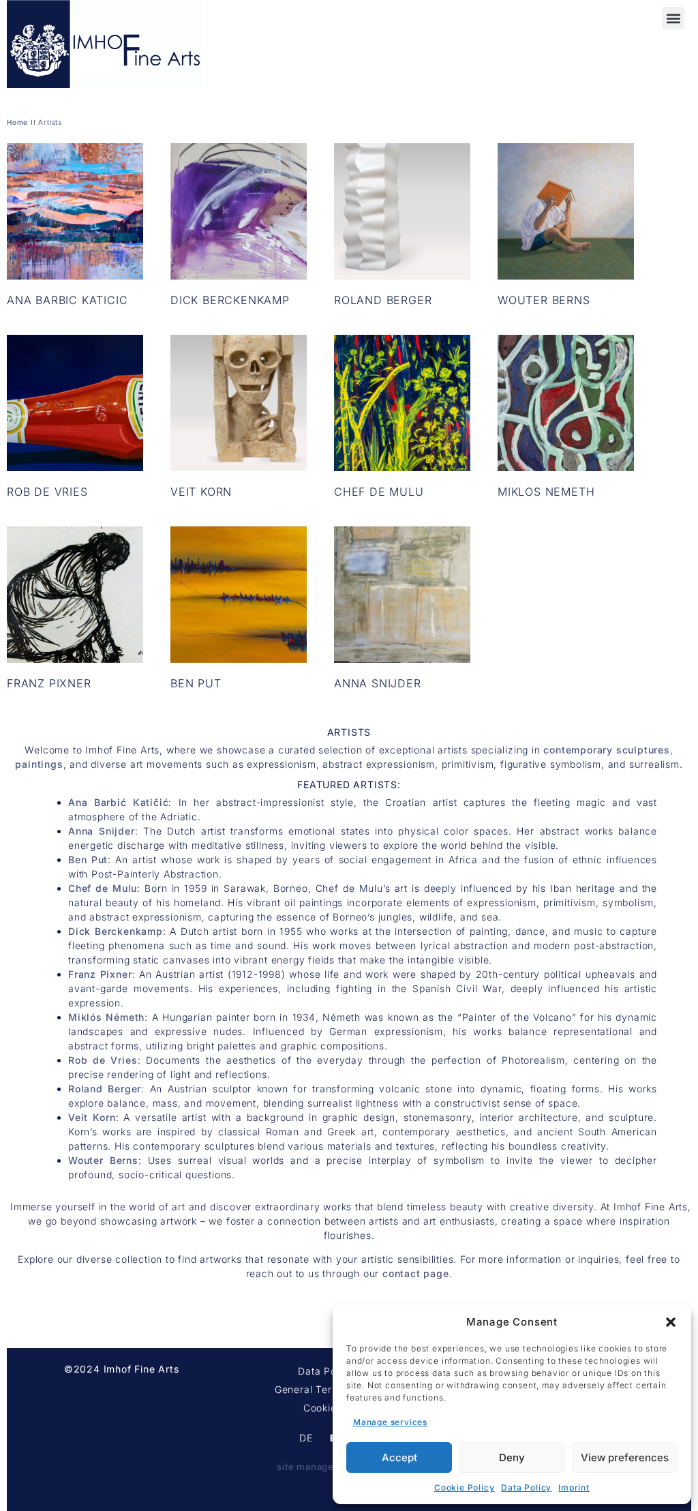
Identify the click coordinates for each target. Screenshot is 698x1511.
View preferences (625, 1457)
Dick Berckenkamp (115, 931)
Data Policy (526, 1487)
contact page (415, 1273)
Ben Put (88, 859)
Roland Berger (104, 1088)
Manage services (390, 1422)
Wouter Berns (103, 1160)
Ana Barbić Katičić (118, 802)
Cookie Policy (464, 1487)
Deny (512, 1457)
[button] (671, 1322)
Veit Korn (92, 1117)
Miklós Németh (106, 1017)
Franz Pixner (100, 974)
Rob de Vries (103, 1060)
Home (17, 122)
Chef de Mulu (102, 888)
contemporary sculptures (606, 750)
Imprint (574, 1487)
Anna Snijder (101, 831)
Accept (399, 1457)
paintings (39, 764)
